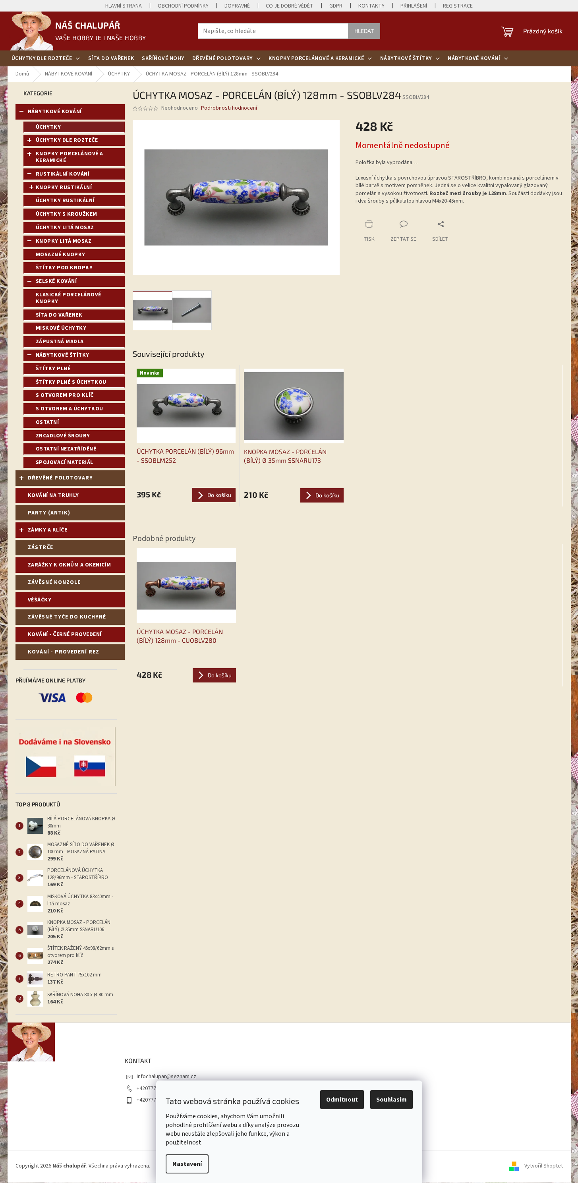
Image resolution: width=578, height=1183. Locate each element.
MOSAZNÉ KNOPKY (60, 255)
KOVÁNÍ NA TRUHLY (53, 495)
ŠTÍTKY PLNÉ (53, 369)
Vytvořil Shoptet (543, 1166)
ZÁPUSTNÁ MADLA (60, 342)
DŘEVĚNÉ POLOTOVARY (60, 478)
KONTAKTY (371, 6)
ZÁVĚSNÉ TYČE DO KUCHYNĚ (67, 617)
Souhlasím (391, 1099)
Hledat (364, 30)
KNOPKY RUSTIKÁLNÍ (64, 187)
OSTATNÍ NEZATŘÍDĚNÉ (66, 449)
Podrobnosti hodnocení (229, 108)
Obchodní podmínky (183, 6)
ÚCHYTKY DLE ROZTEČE (67, 140)
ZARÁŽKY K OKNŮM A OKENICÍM (69, 565)
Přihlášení (413, 6)
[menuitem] (46, 58)
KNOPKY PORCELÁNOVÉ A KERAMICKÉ (69, 157)
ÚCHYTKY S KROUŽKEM (66, 214)
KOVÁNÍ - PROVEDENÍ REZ (63, 652)
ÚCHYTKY (48, 127)
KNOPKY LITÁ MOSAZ (64, 241)
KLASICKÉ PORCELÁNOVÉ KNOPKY (68, 298)
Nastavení (187, 1164)
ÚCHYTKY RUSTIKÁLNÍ (65, 201)
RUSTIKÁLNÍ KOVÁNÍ (63, 174)
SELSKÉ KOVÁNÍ (56, 281)
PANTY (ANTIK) (49, 513)
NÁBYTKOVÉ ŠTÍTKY (62, 355)
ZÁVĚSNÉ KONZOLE (54, 582)
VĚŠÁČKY (40, 600)
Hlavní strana (123, 6)
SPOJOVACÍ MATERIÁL (64, 462)
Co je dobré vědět (289, 6)
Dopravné (237, 6)
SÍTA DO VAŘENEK (59, 315)
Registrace (458, 6)
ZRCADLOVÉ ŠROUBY (63, 436)
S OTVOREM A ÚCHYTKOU (69, 409)
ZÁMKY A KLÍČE (48, 530)
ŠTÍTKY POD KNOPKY (64, 268)
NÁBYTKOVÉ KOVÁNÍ (55, 112)
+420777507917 (155, 1088)
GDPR (335, 6)
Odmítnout (342, 1099)
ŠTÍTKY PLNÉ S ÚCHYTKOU (71, 382)
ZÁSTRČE (40, 547)
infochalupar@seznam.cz (166, 1077)
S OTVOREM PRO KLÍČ (65, 395)
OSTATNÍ (47, 422)
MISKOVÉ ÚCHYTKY (61, 328)
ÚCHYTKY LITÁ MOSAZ (65, 228)
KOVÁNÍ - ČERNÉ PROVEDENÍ (65, 634)
